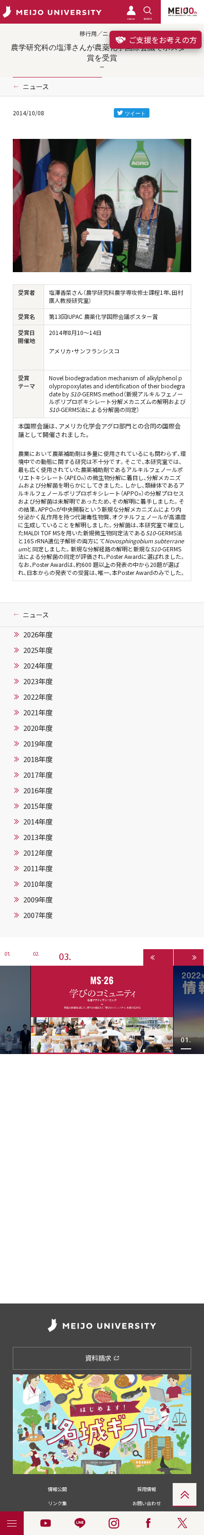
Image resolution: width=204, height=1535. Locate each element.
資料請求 (99, 1358)
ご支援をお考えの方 (162, 39)
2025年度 (38, 650)
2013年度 (38, 837)
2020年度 (38, 728)
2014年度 (38, 821)
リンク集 (57, 1503)
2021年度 (38, 712)
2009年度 (38, 899)
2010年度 (38, 884)
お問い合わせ (146, 1503)
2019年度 (38, 743)
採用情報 (146, 1488)
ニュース (36, 86)
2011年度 (38, 868)
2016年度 (38, 790)
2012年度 (38, 853)
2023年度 (38, 681)
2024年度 (38, 665)
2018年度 (38, 759)
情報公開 (57, 1488)
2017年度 (38, 775)
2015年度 (38, 806)
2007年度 (38, 915)
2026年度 (38, 634)
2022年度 (38, 697)
